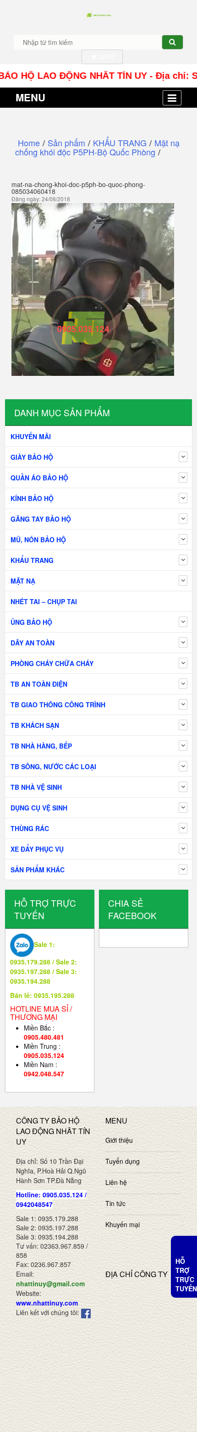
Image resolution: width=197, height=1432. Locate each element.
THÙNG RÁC (30, 828)
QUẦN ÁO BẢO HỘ (39, 477)
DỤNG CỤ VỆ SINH (39, 807)
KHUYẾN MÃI (31, 436)
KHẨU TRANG (32, 560)
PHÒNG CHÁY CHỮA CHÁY (52, 663)
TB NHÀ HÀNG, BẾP (41, 745)
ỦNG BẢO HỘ (31, 622)
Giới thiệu (119, 1140)
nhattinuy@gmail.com (50, 1283)
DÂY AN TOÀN (33, 642)
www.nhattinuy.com (47, 1302)
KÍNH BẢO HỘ (32, 498)
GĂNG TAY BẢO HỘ (41, 518)
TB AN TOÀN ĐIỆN (39, 683)
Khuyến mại (122, 1224)
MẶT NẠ (23, 580)
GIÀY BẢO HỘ (32, 457)
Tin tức (115, 1203)
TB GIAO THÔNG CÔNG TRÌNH (58, 704)
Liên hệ (116, 1182)
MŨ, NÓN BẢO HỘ (38, 539)
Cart (105, 56)
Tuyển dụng (122, 1161)
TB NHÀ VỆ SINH (36, 787)
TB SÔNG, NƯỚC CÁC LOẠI (53, 766)
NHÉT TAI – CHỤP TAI (44, 601)
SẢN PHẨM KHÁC (38, 869)
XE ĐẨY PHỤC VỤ (37, 849)
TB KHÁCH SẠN (35, 725)
